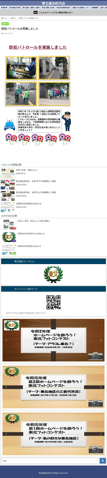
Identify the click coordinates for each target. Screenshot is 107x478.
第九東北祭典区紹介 (63, 7)
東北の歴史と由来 (48, 7)
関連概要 (95, 7)
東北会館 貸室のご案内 (31, 7)
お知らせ (5, 23)
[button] (6, 340)
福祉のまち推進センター (81, 7)
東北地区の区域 (15, 7)
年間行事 (4, 7)
